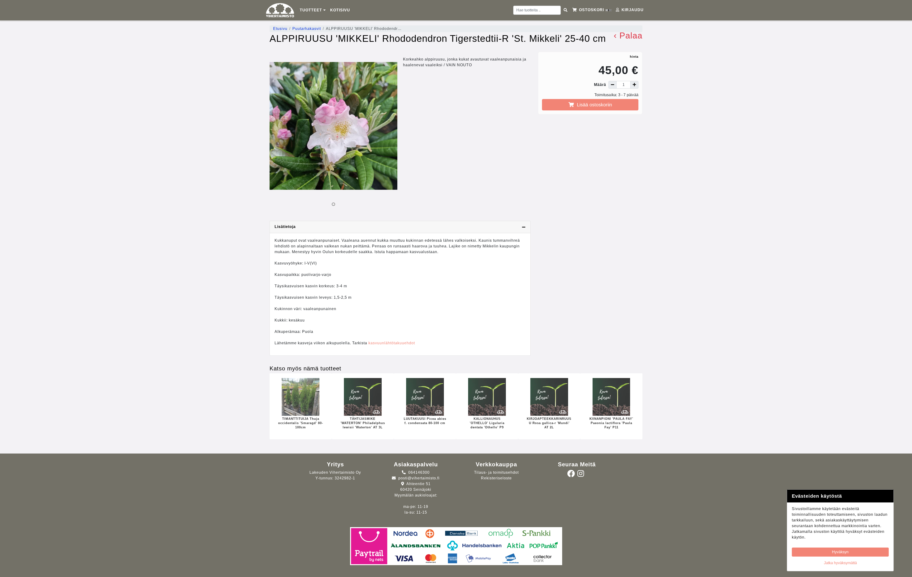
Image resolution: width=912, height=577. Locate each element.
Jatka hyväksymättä (840, 563)
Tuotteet (311, 10)
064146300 (419, 472)
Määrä (600, 85)
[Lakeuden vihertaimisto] (280, 10)
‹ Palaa (628, 35)
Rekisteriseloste (496, 478)
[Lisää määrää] (634, 85)
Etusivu (280, 29)
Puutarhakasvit (306, 29)
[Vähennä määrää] (612, 85)
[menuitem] (340, 10)
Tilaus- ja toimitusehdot (496, 472)
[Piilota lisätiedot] (524, 227)
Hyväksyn (840, 552)
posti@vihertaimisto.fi (419, 478)
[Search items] (565, 10)
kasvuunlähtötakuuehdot (391, 343)
